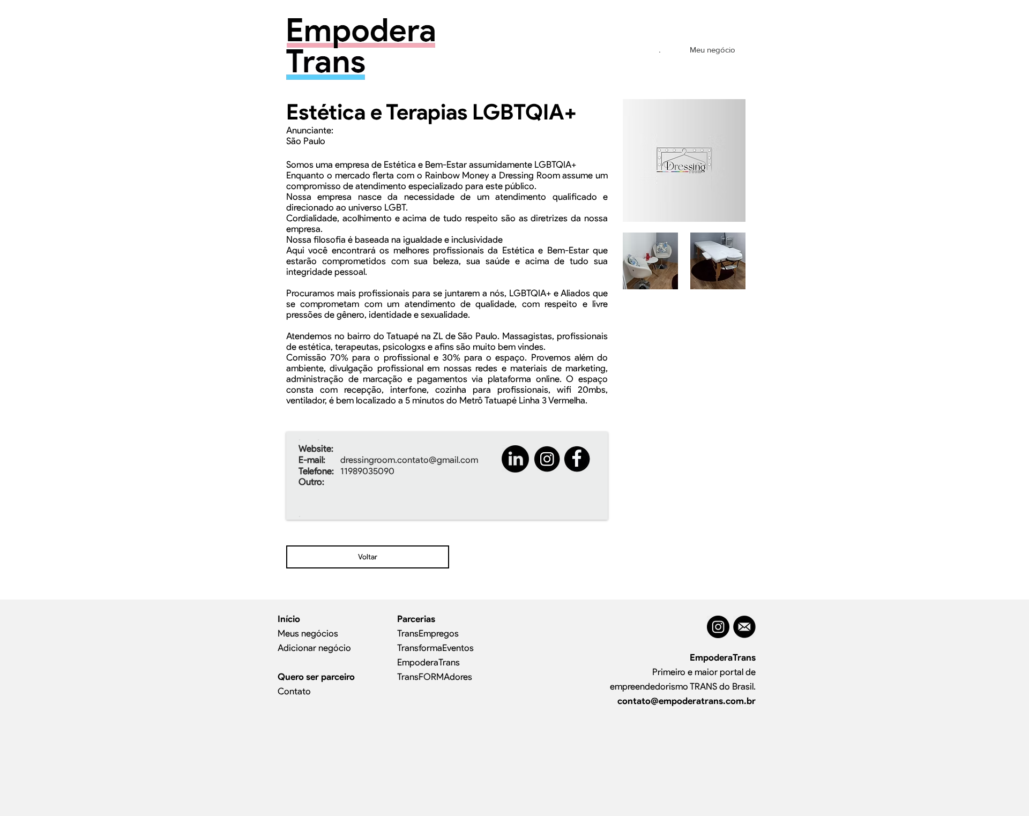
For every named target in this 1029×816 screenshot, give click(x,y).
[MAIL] (744, 627)
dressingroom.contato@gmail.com (409, 459)
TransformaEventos (435, 647)
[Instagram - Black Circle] (718, 627)
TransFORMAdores (434, 676)
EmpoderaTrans (428, 662)
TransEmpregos (428, 633)
